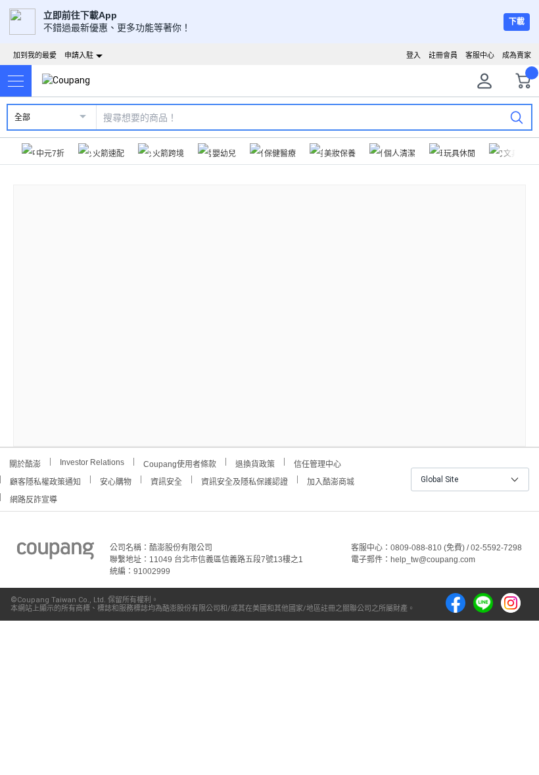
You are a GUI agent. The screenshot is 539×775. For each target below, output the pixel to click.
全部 (22, 117)
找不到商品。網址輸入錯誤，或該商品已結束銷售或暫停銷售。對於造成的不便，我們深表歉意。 (269, 305)
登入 (413, 55)
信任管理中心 (317, 463)
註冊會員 (443, 55)
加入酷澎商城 (330, 480)
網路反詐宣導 (33, 498)
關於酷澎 (25, 463)
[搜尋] (516, 116)
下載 (517, 21)
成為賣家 (516, 55)
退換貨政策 (255, 463)
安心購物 (115, 480)
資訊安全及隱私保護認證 (244, 480)
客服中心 (479, 55)
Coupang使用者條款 (179, 463)
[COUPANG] (55, 553)
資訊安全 (166, 480)
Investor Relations (92, 462)
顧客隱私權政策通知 (45, 480)
